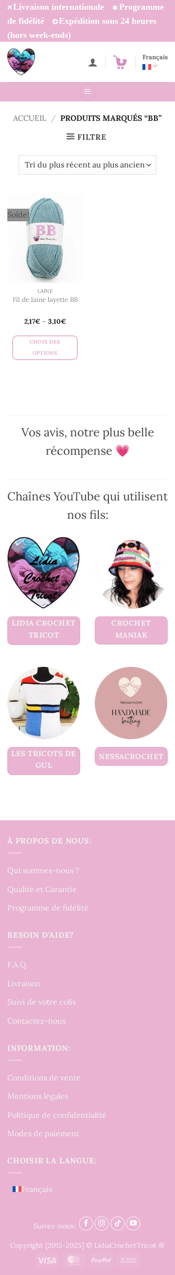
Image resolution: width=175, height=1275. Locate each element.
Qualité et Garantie (42, 889)
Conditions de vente (44, 1077)
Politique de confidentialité (56, 1115)
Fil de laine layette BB (45, 300)
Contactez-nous (36, 1021)
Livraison (23, 983)
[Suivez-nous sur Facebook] (86, 1223)
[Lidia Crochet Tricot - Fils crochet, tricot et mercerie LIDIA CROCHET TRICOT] (34, 62)
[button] (120, 62)
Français (155, 57)
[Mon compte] (93, 62)
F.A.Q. (17, 964)
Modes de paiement (43, 1133)
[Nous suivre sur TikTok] (117, 1223)
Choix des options (45, 347)
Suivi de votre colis (41, 1002)
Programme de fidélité (47, 907)
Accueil (29, 118)
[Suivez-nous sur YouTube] (133, 1223)
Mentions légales (37, 1096)
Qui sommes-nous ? (43, 870)
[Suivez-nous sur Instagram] (101, 1223)
